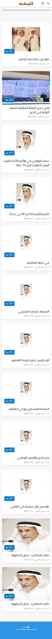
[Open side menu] (42, 3)
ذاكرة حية (9, 51)
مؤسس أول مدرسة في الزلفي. (29, 506)
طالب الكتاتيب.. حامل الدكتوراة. (30, 555)
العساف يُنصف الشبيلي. (33, 311)
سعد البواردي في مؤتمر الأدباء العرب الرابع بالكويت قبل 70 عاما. (26, 163)
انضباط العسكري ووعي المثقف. (28, 409)
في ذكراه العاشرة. (37, 263)
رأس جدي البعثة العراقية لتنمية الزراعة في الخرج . (29, 110)
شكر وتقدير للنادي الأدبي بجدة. (29, 214)
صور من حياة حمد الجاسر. (33, 59)
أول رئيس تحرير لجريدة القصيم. (30, 360)
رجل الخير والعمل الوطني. (33, 458)
